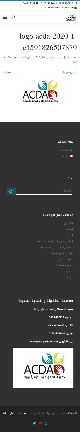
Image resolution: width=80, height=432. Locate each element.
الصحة (69, 229)
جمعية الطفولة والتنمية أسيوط (49, 413)
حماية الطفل (65, 259)
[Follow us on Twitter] (34, 423)
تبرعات (69, 277)
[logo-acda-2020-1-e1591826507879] (40, 91)
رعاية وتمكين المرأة (62, 253)
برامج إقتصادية (64, 266)
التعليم (68, 223)
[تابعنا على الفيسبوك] (46, 423)
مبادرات (69, 271)
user (74, 57)
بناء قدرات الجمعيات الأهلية (56, 247)
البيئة (70, 235)
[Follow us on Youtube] (40, 423)
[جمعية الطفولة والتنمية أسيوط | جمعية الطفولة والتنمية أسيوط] (71, 16)
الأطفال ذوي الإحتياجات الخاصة (55, 241)
